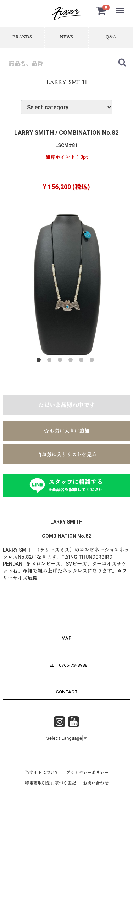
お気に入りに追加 (69, 431)
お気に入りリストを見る (68, 454)
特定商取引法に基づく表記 (50, 783)
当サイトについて (42, 772)
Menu (120, 6)
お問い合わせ (96, 783)
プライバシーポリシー (87, 772)
